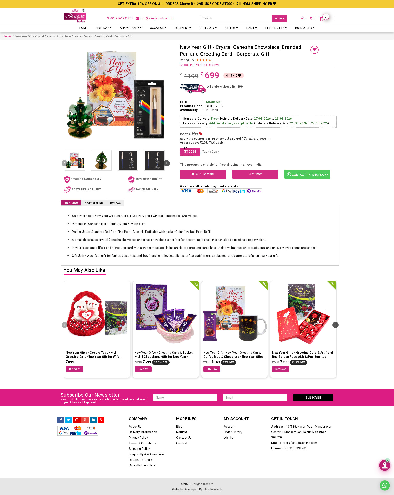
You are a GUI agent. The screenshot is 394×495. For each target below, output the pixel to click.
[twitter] (68, 420)
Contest (181, 443)
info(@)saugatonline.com (294, 442)
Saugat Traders (202, 484)
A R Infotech (213, 489)
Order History (233, 432)
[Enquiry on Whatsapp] (385, 482)
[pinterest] (101, 420)
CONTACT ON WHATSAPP (309, 174)
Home (83, 28)
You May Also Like (84, 270)
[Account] (303, 19)
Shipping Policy (139, 448)
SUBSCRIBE (313, 397)
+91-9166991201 (289, 448)
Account (230, 426)
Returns (181, 432)
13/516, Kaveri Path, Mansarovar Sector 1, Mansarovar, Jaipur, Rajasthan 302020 (301, 432)
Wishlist (229, 437)
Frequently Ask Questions (146, 454)
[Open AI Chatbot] (384, 465)
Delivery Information (143, 432)
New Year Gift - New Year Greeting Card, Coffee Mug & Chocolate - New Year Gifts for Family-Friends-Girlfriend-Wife (233, 356)
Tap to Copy (210, 151)
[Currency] (312, 19)
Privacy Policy (138, 437)
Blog (179, 426)
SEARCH (280, 18)
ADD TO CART (204, 174)
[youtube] (85, 420)
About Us (135, 426)
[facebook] (60, 420)
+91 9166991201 (120, 18)
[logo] (75, 15)
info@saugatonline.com (156, 18)
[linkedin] (93, 420)
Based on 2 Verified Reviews (200, 64)
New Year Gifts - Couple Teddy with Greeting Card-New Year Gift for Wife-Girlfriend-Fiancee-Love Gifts (93, 356)
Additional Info (94, 202)
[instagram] (77, 420)
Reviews (115, 202)
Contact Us (183, 437)
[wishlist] (314, 50)
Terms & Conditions (142, 443)
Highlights (71, 202)
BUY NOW (255, 174)
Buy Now (74, 368)
